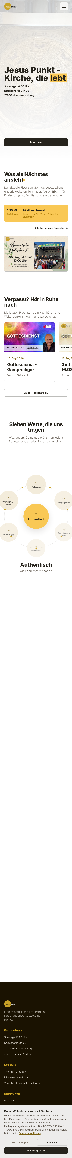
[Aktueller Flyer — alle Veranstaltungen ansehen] (36, 254)
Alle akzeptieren (36, 1150)
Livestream (36, 142)
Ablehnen (52, 1142)
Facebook (22, 1082)
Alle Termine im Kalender (51, 228)
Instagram (35, 1082)
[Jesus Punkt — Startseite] (10, 6)
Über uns (9, 1100)
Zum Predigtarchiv (36, 392)
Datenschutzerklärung (30, 1133)
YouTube (9, 1082)
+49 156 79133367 (15, 1071)
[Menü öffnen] (64, 6)
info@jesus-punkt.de (16, 1077)
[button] (36, 516)
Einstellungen (20, 1142)
